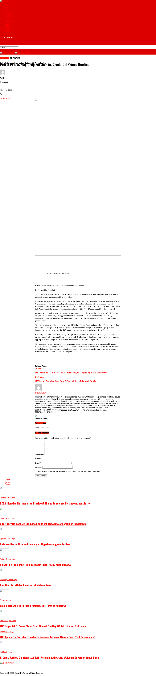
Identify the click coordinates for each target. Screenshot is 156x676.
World (7, 33)
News (7, 7)
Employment (10, 18)
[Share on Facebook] (80, 259)
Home (7, 5)
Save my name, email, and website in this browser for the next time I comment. (69, 471)
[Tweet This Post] (80, 261)
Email (38, 463)
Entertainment (10, 20)
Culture (7, 31)
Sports (7, 27)
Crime (7, 25)
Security (8, 22)
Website (38, 467)
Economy (8, 12)
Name (38, 459)
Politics (8, 9)
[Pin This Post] (80, 263)
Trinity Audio (57, 273)
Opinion (8, 29)
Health (7, 16)
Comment (39, 455)
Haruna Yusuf (5, 98)
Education (8, 14)
